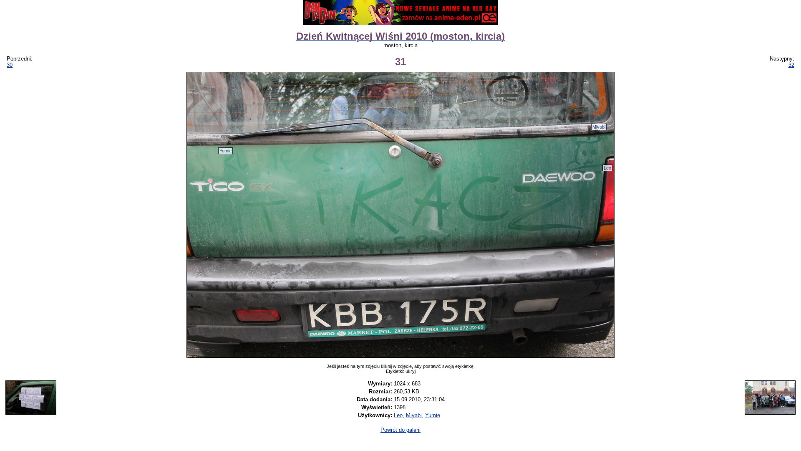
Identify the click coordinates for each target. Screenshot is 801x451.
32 (791, 65)
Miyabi (598, 126)
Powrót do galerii (400, 430)
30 (10, 65)
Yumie (225, 150)
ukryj (411, 371)
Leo (607, 167)
